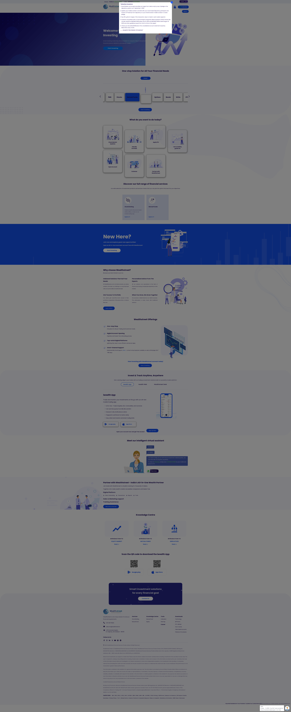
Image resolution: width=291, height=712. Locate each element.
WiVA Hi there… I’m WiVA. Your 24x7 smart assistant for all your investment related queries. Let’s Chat (272, 708)
